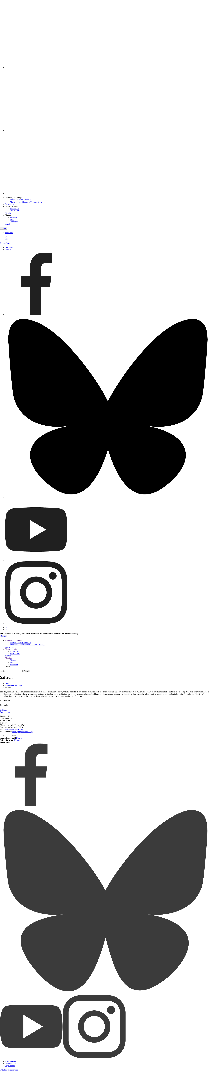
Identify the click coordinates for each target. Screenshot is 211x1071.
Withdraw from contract (9, 1070)
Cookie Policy (10, 1063)
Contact (8, 249)
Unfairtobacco (5, 243)
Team (12, 220)
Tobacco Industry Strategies (20, 200)
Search (7, 224)
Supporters (14, 222)
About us (13, 217)
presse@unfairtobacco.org (22, 732)
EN (6, 237)
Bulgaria (3, 710)
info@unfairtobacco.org (14, 729)
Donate (3, 228)
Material (8, 213)
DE (6, 239)
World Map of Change (13, 685)
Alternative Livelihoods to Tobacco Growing (27, 202)
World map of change (13, 640)
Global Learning (11, 649)
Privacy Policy (10, 1061)
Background (9, 204)
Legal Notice (10, 1066)
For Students (15, 211)
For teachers (14, 209)
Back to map (5, 712)
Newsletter (9, 233)
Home (7, 683)
